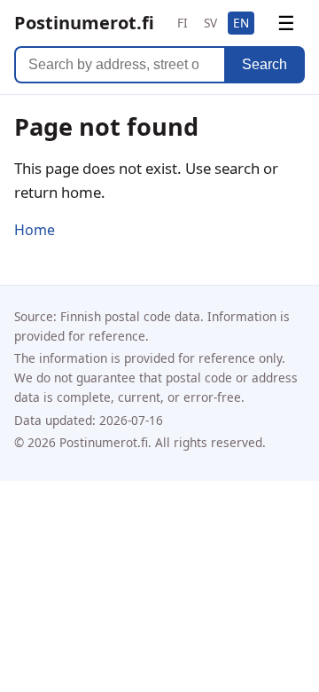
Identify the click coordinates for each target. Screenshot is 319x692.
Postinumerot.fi (84, 23)
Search (264, 64)
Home (34, 230)
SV (210, 22)
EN (241, 22)
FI (182, 22)
